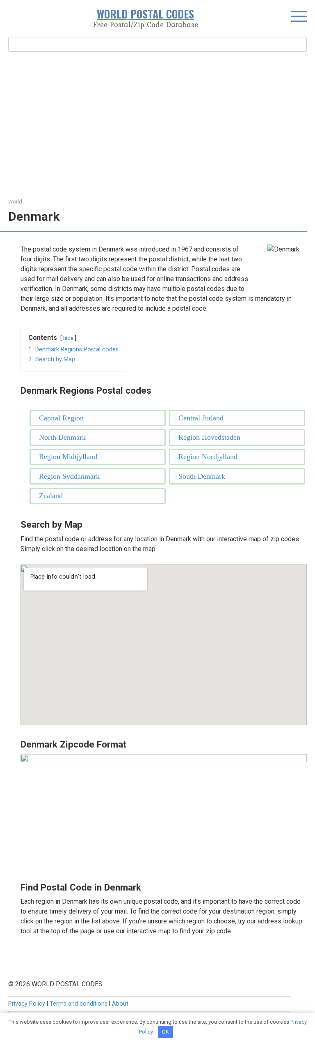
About (120, 1003)
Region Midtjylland (68, 456)
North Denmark (62, 437)
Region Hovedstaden (209, 437)
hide (68, 338)
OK (165, 1032)
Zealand (51, 496)
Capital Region (61, 418)
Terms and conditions (78, 1003)
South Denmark (201, 476)
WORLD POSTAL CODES (145, 14)
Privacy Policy (26, 1003)
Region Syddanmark (69, 476)
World (15, 201)
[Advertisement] (157, 123)
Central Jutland (201, 418)
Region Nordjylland (207, 456)
